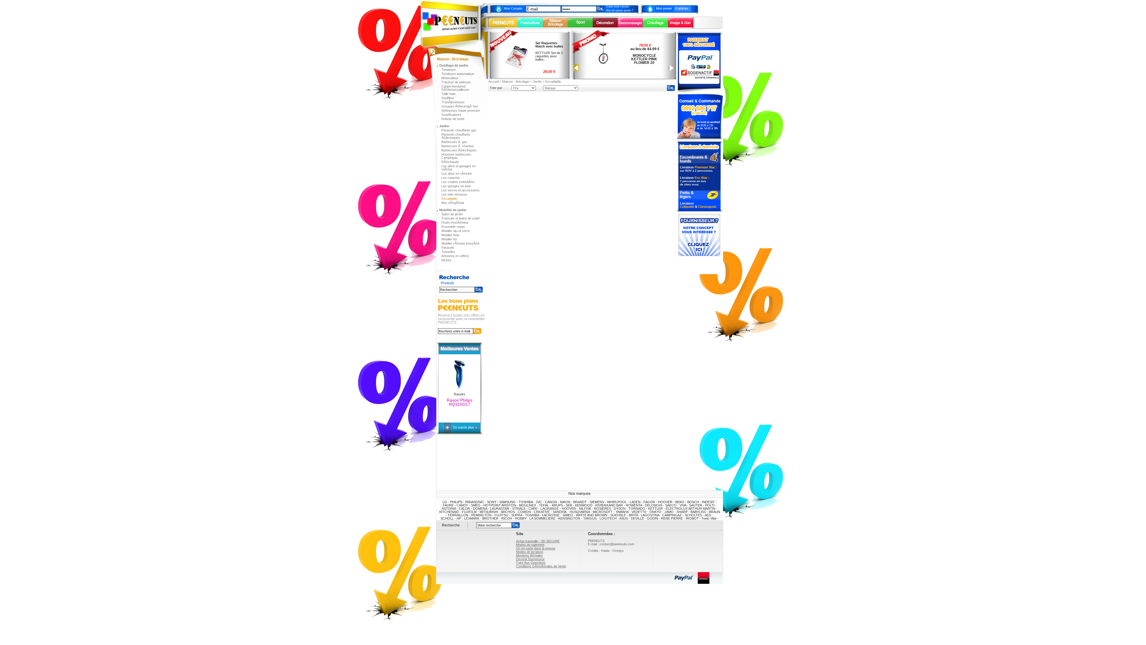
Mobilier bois (450, 235)
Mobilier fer (449, 239)
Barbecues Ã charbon (457, 146)
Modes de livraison (529, 552)
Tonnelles (448, 252)
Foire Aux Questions (531, 562)
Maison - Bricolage (515, 81)
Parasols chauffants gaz (459, 130)
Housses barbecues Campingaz (456, 156)
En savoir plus (464, 427)
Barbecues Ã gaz (454, 142)
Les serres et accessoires (460, 190)
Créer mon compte (617, 6)
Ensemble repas (453, 226)
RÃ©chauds (450, 162)
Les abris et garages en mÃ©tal (458, 167)
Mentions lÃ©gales (529, 555)
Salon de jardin (452, 214)
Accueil (493, 81)
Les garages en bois (456, 186)
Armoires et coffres (455, 256)
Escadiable (449, 198)
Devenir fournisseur (530, 559)
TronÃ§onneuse (453, 102)
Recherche (451, 525)
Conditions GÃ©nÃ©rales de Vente (541, 566)
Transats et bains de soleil (460, 218)
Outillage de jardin (453, 65)
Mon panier (664, 8)
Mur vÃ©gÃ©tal (452, 203)
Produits (447, 283)
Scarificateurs (451, 114)
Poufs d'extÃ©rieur (455, 222)
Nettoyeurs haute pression (460, 110)
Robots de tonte (452, 119)
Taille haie (448, 94)
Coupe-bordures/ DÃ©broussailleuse (455, 88)
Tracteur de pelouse (456, 82)
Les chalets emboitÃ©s (458, 182)
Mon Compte (513, 8)
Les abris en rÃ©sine (456, 173)
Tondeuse (448, 69)
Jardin (444, 126)
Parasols (447, 247)
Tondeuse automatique (457, 74)
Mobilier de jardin (452, 210)
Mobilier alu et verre (455, 231)
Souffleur (447, 98)
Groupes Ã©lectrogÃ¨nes (459, 106)
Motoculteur (449, 78)
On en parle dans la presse (535, 548)
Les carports (450, 177)
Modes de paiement (530, 544)
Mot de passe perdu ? (619, 10)
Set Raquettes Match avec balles (549, 44)
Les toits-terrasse (454, 194)
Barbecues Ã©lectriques (459, 150)
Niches (446, 260)
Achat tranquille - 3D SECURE (538, 541)
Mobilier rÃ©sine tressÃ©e (460, 243)
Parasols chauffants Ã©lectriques (455, 136)
